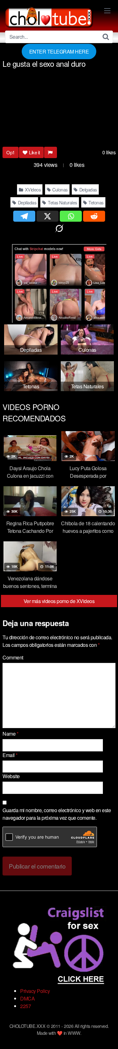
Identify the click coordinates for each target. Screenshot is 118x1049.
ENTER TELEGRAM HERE (59, 51)
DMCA (27, 998)
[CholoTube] (49, 16)
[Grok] (59, 228)
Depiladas (26, 202)
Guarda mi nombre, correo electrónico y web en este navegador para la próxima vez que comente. (57, 814)
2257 (25, 1006)
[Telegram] (24, 216)
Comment (13, 657)
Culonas (59, 189)
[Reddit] (94, 216)
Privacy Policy (35, 991)
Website (11, 776)
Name (10, 733)
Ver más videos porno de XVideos (59, 601)
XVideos (32, 189)
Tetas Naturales (62, 202)
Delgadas (87, 189)
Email (10, 755)
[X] (48, 216)
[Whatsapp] (71, 216)
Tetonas (95, 202)
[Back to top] (107, 1035)
